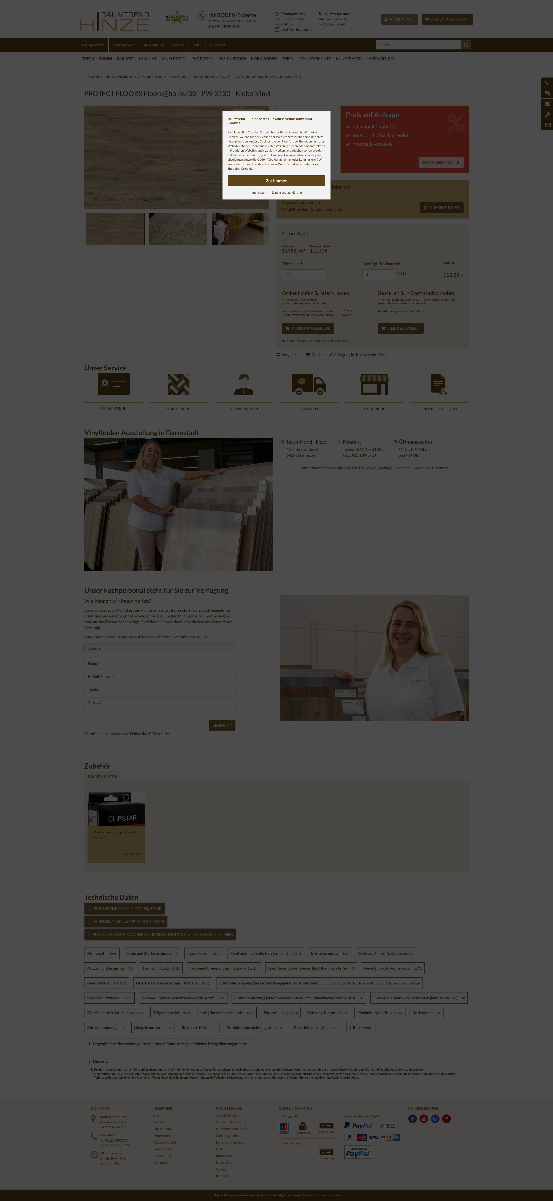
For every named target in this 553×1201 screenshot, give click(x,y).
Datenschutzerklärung (287, 192)
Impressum (258, 192)
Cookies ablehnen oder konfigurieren (292, 159)
